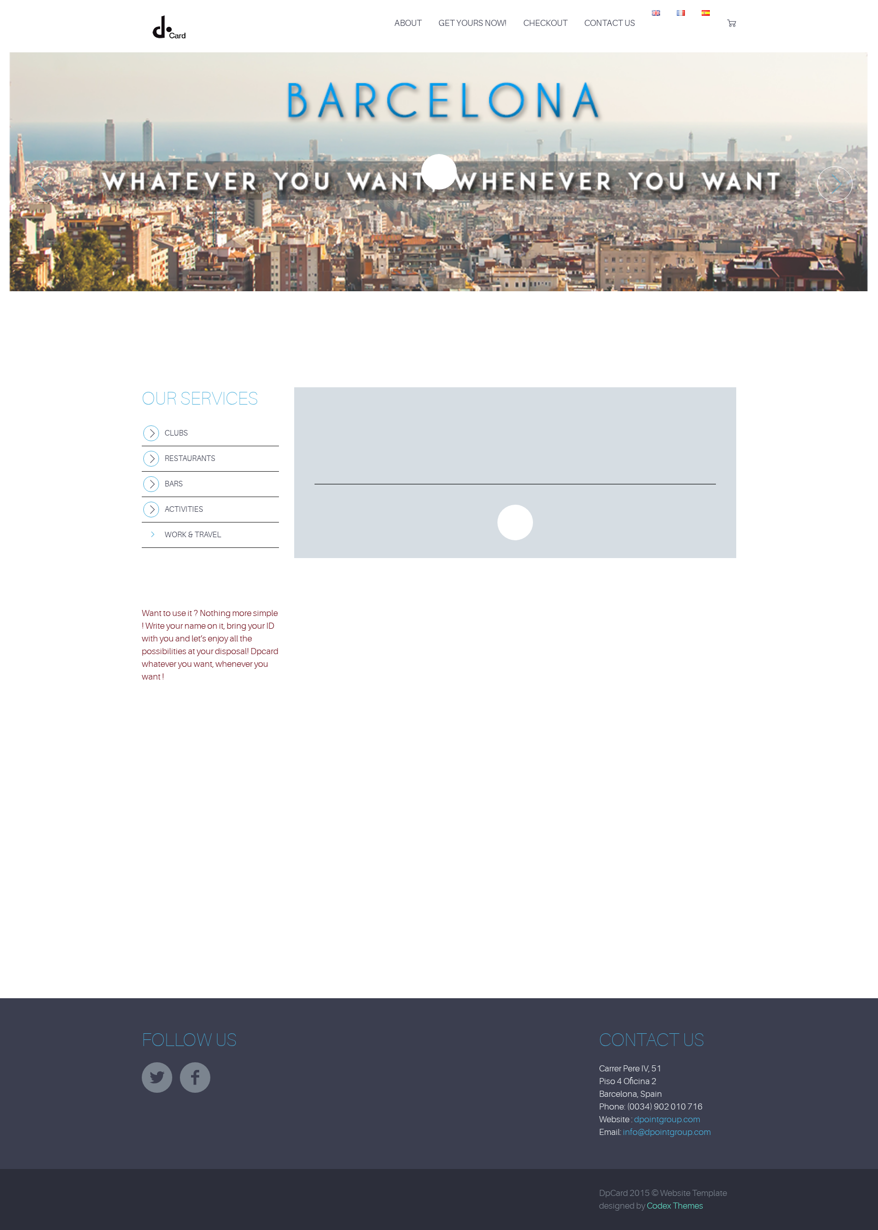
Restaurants (190, 458)
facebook (195, 1077)
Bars (174, 484)
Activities (184, 509)
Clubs (176, 433)
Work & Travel (193, 535)
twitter (157, 1077)
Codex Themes (675, 1206)
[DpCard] (169, 17)
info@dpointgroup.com (667, 1132)
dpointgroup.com (667, 1119)
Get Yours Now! (472, 23)
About (408, 23)
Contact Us (609, 23)
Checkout (545, 23)
